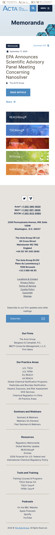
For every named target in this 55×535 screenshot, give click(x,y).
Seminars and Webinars (27, 411)
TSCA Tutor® (27, 485)
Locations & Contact (27, 279)
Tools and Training (27, 472)
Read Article (18, 92)
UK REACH (27, 378)
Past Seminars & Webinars (27, 424)
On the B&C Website (27, 507)
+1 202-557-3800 (30, 210)
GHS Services (27, 392)
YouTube (27, 517)
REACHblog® (27, 449)
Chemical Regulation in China (27, 395)
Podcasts (27, 501)
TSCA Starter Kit (27, 482)
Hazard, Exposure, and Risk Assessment (27, 388)
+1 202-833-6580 (31, 213)
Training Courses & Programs (27, 478)
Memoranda (13, 46)
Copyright (27, 292)
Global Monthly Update (27, 446)
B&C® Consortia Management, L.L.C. (27, 346)
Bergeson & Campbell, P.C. (27, 342)
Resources (27, 437)
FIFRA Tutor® (27, 488)
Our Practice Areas (28, 362)
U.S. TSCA (27, 368)
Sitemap (27, 296)
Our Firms (27, 333)
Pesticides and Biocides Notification (27, 385)
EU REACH (27, 375)
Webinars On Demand (27, 421)
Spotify (27, 514)
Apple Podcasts (28, 511)
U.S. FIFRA (27, 371)
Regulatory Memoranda (27, 442)
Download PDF (39, 45)
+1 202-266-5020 (31, 206)
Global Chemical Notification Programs (27, 381)
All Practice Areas (27, 398)
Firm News (27, 349)
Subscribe (15, 318)
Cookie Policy (28, 289)
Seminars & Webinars (27, 417)
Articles (27, 453)
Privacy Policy (27, 282)
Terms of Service (27, 286)
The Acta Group (27, 339)
